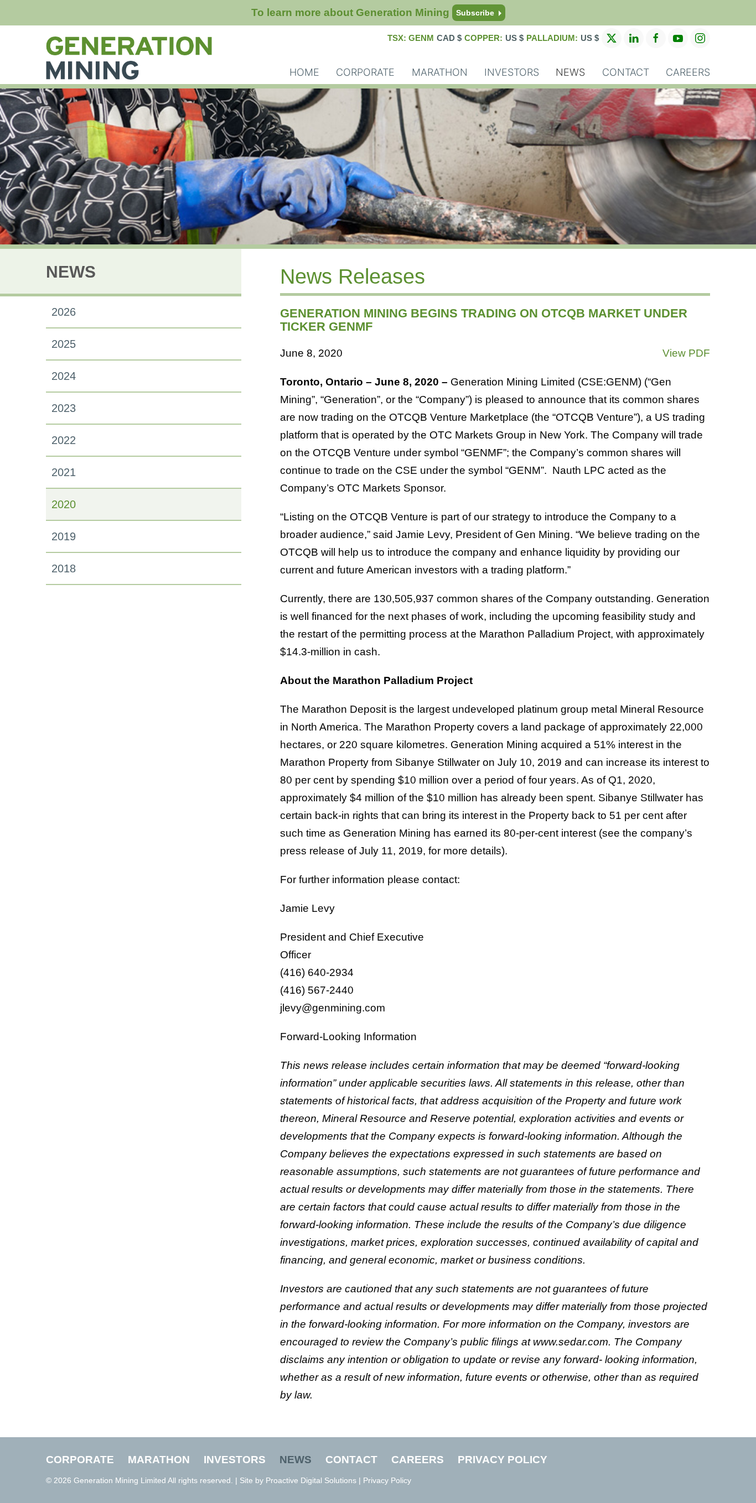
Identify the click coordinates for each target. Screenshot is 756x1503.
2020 (63, 504)
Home (304, 72)
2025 (63, 344)
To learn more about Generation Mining (372, 12)
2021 (63, 472)
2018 (63, 568)
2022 (63, 440)
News (570, 72)
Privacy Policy (502, 1459)
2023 (63, 408)
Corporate (365, 72)
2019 (63, 536)
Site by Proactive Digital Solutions (298, 1480)
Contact (625, 72)
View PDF (686, 353)
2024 (63, 376)
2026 (63, 312)
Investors (511, 72)
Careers (688, 72)
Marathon (440, 72)
